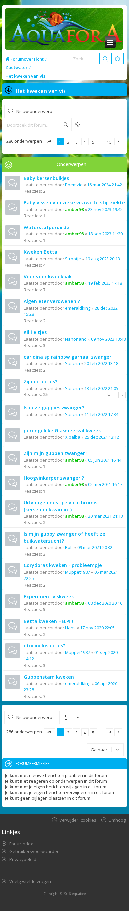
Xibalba (72, 437)
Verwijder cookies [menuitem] (77, 820)
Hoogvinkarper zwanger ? (54, 478)
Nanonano (76, 339)
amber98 (74, 209)
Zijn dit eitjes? (40, 381)
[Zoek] (105, 58)
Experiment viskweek (49, 596)
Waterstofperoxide (46, 227)
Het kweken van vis (41, 91)
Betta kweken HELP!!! (48, 621)
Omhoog (117, 820)
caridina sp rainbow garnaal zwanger (67, 357)
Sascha (72, 363)
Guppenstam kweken (49, 677)
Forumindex (21, 844)
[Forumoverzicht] (64, 29)
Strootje (73, 259)
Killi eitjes (35, 332)
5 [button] (93, 142)
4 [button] (85, 142)
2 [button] (68, 142)
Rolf (69, 547)
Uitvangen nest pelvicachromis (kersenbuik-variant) (60, 506)
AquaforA (79, 893)
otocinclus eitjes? (44, 645)
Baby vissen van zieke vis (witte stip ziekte (74, 202)
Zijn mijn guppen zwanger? (55, 453)
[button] (49, 141)
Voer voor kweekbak (48, 276)
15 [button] (109, 142)
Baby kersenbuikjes (46, 178)
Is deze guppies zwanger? (54, 407)
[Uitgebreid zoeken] (77, 124)
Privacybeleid (22, 859)
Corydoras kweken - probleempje (63, 565)
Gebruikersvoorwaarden (34, 851)
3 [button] (76, 142)
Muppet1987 (77, 572)
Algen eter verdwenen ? (52, 301)
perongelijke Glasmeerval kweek (62, 430)
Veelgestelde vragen (30, 881)
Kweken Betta (40, 252)
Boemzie (74, 184)
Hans (70, 628)
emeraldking (77, 308)
